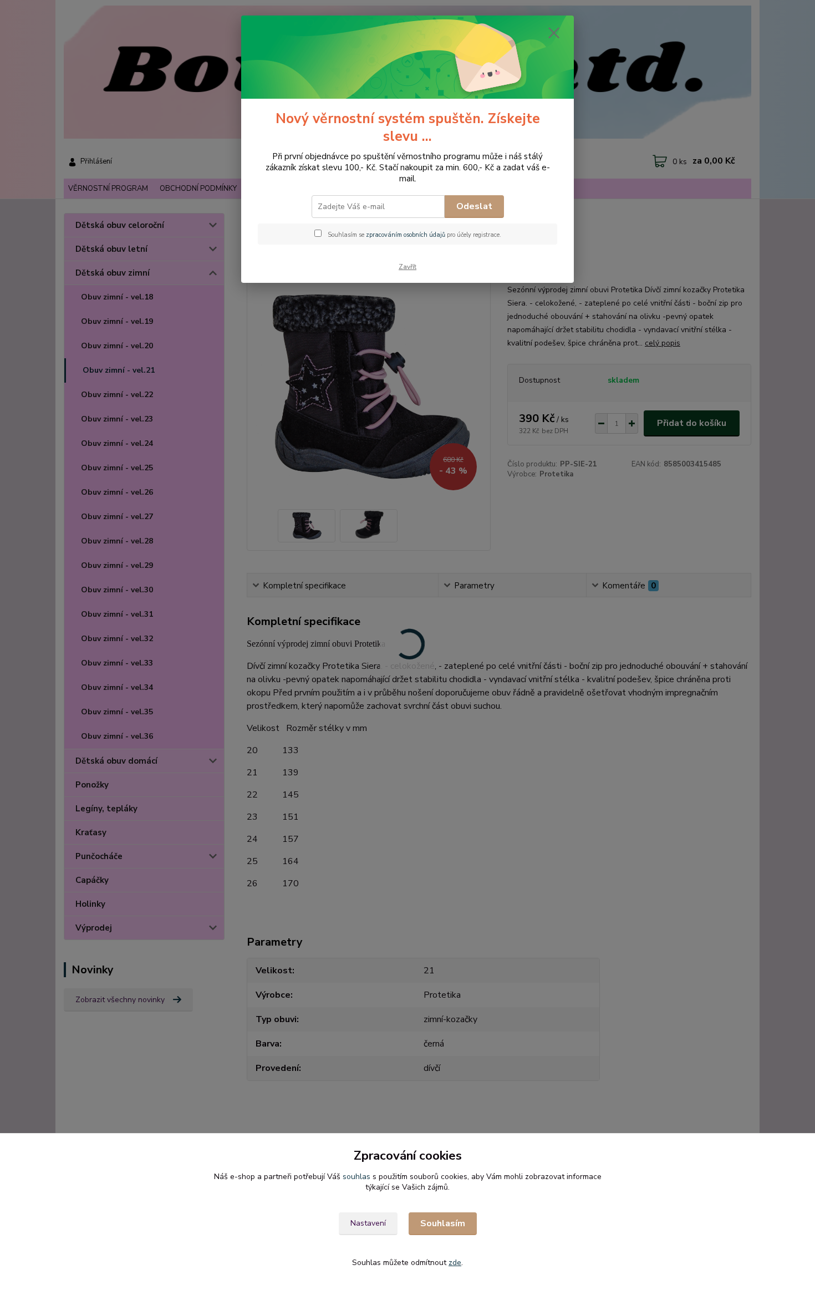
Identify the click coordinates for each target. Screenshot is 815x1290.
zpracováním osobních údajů (405, 235)
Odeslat (474, 206)
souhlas (356, 1176)
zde (455, 1262)
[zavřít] (554, 33)
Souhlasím (442, 1223)
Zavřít (407, 266)
